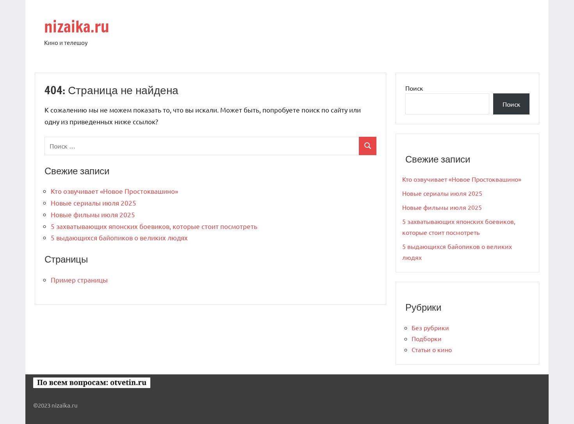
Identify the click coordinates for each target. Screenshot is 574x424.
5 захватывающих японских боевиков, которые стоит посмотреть (154, 226)
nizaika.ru (76, 26)
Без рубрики (430, 327)
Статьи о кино (432, 349)
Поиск (414, 88)
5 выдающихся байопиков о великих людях (119, 237)
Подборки (427, 338)
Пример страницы (79, 280)
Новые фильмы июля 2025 (93, 214)
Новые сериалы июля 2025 (93, 203)
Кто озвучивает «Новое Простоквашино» (114, 191)
